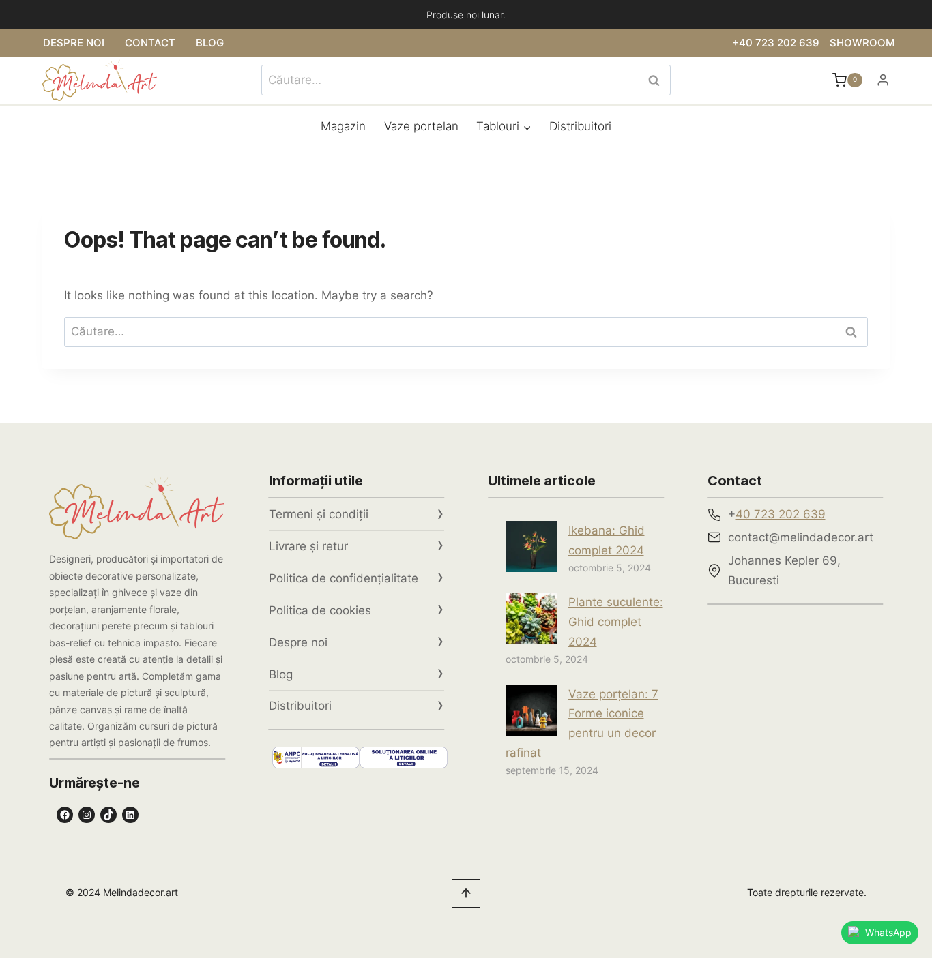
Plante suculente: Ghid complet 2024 (615, 621)
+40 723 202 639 (775, 42)
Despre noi (73, 42)
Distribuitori (580, 126)
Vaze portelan (421, 126)
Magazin (343, 126)
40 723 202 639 (781, 514)
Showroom (862, 42)
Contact (150, 42)
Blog (210, 42)
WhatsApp (888, 932)
